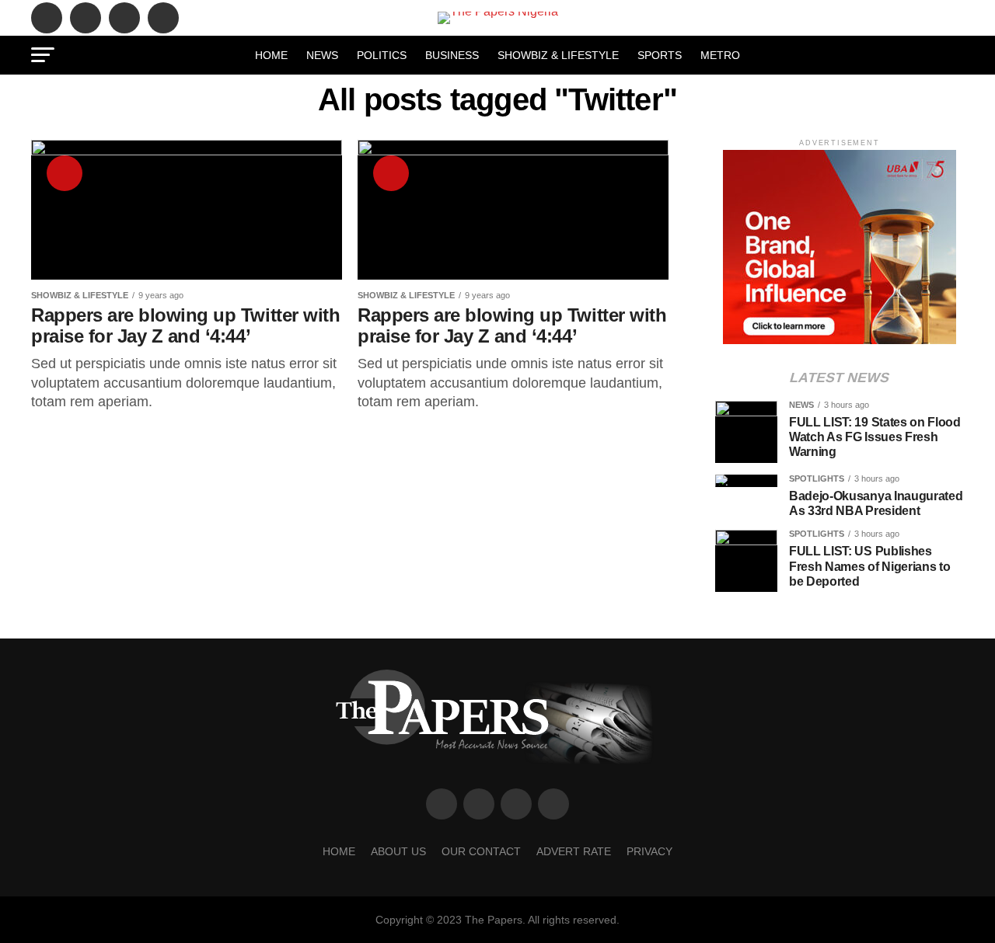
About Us (398, 851)
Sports (659, 55)
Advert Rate (573, 851)
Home (271, 55)
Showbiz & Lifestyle (558, 55)
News (322, 55)
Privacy (649, 851)
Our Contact (481, 851)
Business (452, 55)
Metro (720, 55)
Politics (382, 55)
